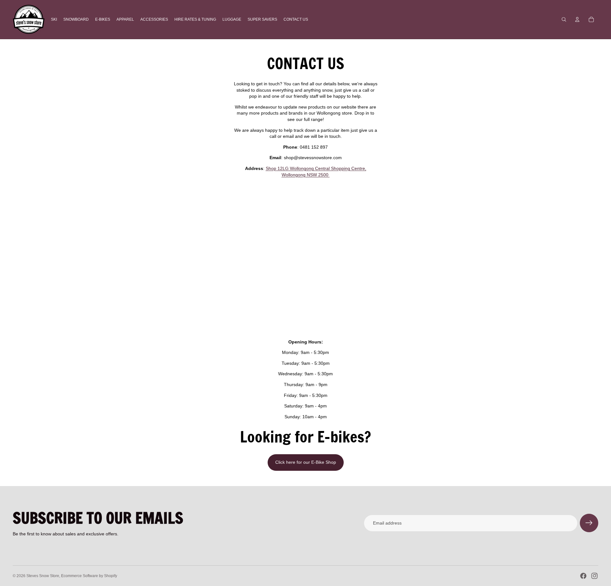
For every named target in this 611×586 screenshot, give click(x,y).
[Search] (564, 19)
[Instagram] (594, 576)
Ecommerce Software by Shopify (89, 576)
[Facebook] (583, 576)
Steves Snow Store (42, 576)
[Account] (577, 19)
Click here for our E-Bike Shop (305, 462)
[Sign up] (589, 523)
